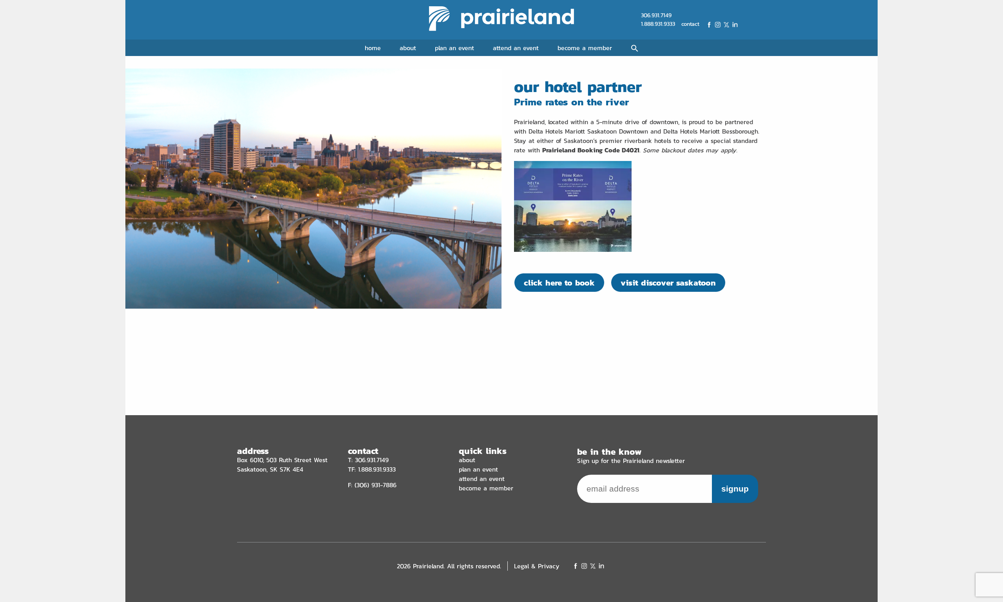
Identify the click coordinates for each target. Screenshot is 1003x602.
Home (373, 47)
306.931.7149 (656, 15)
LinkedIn (735, 24)
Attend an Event (516, 47)
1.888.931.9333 (658, 24)
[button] (634, 48)
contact (690, 24)
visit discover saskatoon (668, 283)
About (408, 47)
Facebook (709, 24)
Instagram (717, 24)
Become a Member (585, 47)
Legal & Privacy (536, 566)
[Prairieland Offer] (573, 249)
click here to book (559, 283)
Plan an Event (454, 47)
